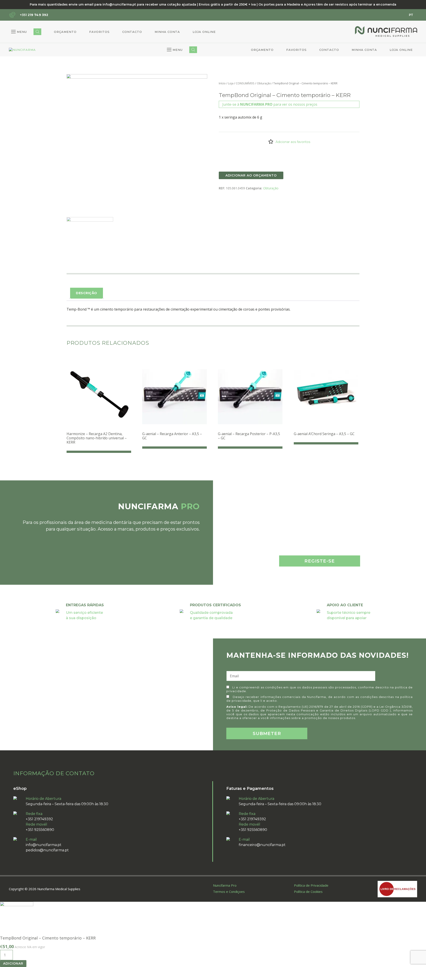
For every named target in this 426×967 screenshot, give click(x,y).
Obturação (264, 83)
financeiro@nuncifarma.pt (262, 845)
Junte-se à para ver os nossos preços (269, 104)
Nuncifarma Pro (225, 885)
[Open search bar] (37, 31)
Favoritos (99, 32)
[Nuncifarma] (22, 50)
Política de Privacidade (311, 885)
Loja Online (204, 32)
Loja (230, 83)
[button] (19, 31)
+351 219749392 (39, 819)
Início (222, 83)
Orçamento (65, 32)
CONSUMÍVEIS (245, 83)
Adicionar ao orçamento (251, 175)
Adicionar (13, 963)
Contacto (132, 32)
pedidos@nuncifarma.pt (47, 850)
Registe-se (319, 561)
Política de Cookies (308, 891)
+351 (34, 15)
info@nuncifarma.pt (43, 845)
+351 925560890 (40, 830)
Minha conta (167, 32)
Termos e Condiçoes (229, 891)
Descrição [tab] (86, 293)
